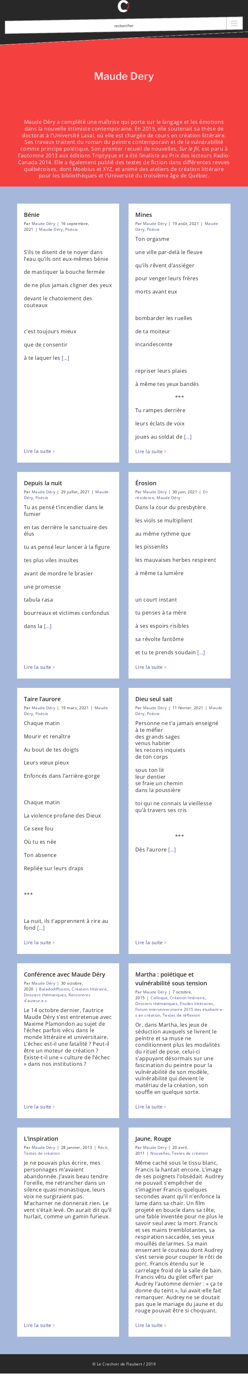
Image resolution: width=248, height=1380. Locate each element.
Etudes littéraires (196, 1003)
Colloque (159, 997)
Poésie (71, 229)
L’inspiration (41, 1138)
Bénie (31, 215)
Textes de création (42, 1153)
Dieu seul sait (153, 699)
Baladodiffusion (54, 989)
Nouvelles (160, 1153)
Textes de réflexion (181, 1015)
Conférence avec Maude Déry (64, 974)
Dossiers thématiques (45, 995)
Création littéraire (89, 989)
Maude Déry (44, 223)
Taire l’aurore (42, 699)
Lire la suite (37, 451)
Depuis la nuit (43, 483)
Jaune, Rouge (153, 1138)
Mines (143, 215)
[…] (65, 357)
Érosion (145, 483)
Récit (102, 1147)
